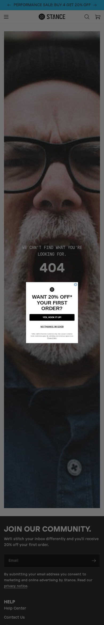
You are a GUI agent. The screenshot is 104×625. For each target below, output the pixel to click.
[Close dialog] (75, 284)
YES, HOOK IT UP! (52, 317)
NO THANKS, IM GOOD (52, 326)
